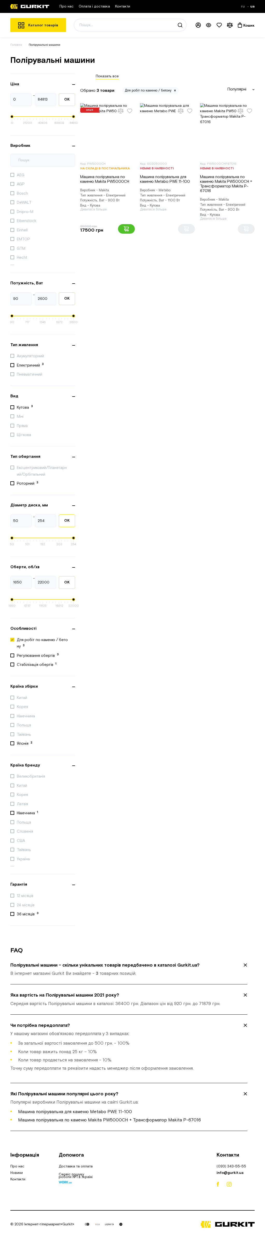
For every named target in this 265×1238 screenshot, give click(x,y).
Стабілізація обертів (36, 664)
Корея (23, 706)
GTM (21, 248)
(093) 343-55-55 (231, 1166)
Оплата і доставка (94, 6)
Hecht (22, 257)
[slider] (11, 116)
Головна (16, 45)
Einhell (23, 230)
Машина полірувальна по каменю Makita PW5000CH (104, 179)
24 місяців (26, 905)
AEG (21, 175)
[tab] (128, 969)
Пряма (23, 425)
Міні (21, 416)
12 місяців (25, 895)
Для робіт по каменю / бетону (42, 643)
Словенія (25, 831)
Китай (22, 697)
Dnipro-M (25, 211)
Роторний (27, 483)
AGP (21, 184)
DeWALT (25, 202)
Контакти (122, 6)
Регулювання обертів (38, 655)
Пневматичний (30, 374)
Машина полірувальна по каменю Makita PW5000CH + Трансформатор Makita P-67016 (226, 183)
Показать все (107, 76)
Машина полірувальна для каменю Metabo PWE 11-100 (165, 179)
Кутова (25, 407)
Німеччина (26, 716)
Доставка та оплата (76, 1166)
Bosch (23, 193)
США (21, 840)
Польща (24, 725)
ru (243, 6)
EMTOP (24, 239)
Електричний (30, 365)
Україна (24, 859)
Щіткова (24, 434)
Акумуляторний (31, 356)
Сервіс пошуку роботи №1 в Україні (76, 1176)
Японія (24, 743)
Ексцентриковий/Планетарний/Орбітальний (42, 471)
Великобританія (31, 776)
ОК (67, 99)
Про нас (66, 6)
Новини (16, 1173)
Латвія (23, 804)
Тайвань (24, 734)
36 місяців (28, 914)
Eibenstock (27, 220)
